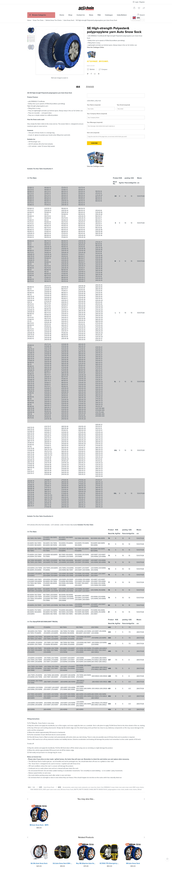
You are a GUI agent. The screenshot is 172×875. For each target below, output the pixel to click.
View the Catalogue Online (95, 47)
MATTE (76, 789)
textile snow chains (131, 789)
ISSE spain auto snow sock (51, 789)
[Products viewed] (167, 859)
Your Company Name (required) (97, 114)
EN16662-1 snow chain (111, 787)
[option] (31, 30)
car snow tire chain (94, 787)
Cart (102, 787)
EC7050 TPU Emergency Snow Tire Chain (109, 863)
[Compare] (144, 8)
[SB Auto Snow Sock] (133, 851)
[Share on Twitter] (87, 74)
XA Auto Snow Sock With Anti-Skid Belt (62, 863)
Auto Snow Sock (69, 20)
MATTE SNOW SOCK (100, 789)
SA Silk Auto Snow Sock (39, 863)
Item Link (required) (93, 132)
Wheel (140, 789)
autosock (84, 787)
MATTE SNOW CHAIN (86, 789)
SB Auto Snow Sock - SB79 (39, 825)
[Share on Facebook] (91, 74)
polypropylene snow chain (116, 789)
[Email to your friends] (95, 74)
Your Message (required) (94, 122)
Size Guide (91, 65)
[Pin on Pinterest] (98, 74)
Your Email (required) (123, 105)
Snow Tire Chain (38, 20)
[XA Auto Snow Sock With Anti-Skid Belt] (62, 851)
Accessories (66, 787)
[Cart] (134, 8)
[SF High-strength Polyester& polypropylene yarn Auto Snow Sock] (143, 20)
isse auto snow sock (125, 787)
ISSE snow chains (138, 787)
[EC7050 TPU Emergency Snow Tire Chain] (109, 851)
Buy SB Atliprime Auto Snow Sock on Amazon (86, 863)
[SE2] (31, 30)
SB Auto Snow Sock (133, 863)
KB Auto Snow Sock (67, 789)
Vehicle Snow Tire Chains (53, 20)
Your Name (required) (93, 105)
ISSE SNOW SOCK (36, 789)
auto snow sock (76, 787)
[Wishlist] (139, 8)
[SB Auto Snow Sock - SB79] (39, 813)
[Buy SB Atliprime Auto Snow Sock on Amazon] (86, 851)
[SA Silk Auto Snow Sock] (39, 851)
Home (29, 20)
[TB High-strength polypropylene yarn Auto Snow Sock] (140, 20)
